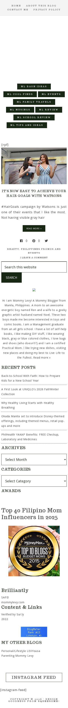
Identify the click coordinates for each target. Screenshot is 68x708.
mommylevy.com (12, 602)
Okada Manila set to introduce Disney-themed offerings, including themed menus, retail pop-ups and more (33, 420)
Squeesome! (49, 701)
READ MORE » (34, 228)
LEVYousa (33, 651)
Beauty (13, 249)
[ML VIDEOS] (54, 125)
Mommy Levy (34, 47)
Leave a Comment (35, 257)
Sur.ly (20, 614)
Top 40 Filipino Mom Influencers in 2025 (31, 513)
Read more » (42, 357)
